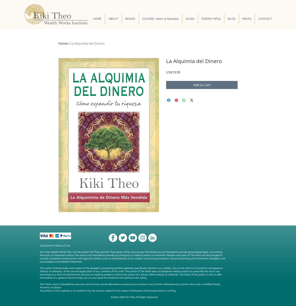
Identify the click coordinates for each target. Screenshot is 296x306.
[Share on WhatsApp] (184, 100)
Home (63, 43)
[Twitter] (123, 238)
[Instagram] (142, 238)
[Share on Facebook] (168, 100)
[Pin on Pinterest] (176, 100)
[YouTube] (132, 238)
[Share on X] (191, 100)
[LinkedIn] (152, 238)
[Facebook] (113, 238)
